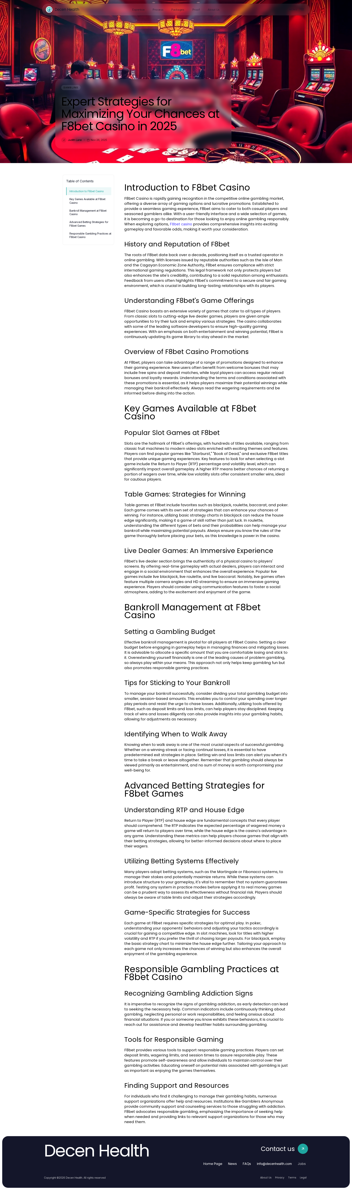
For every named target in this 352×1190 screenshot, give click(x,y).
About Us (266, 1177)
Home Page (212, 1163)
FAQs (247, 1163)
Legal (303, 1177)
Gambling (70, 87)
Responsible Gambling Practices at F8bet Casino (90, 235)
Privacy (279, 1177)
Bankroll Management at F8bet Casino (88, 212)
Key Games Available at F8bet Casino (87, 201)
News (232, 1163)
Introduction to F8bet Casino (86, 191)
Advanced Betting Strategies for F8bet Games (88, 223)
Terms (292, 1177)
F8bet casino (181, 224)
